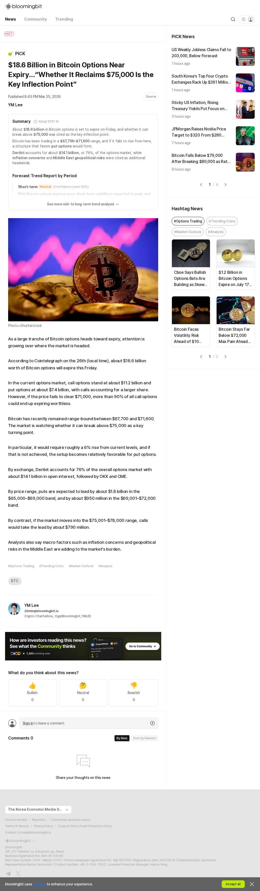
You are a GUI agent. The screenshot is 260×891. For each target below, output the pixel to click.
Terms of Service (17, 826)
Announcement (16, 820)
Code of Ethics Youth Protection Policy (85, 826)
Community (35, 19)
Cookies (39, 884)
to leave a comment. (44, 723)
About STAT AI (48, 121)
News (10, 19)
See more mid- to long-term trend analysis (80, 204)
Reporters (38, 820)
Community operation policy (70, 820)
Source (151, 96)
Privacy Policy (43, 826)
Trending (64, 19)
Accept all (233, 884)
